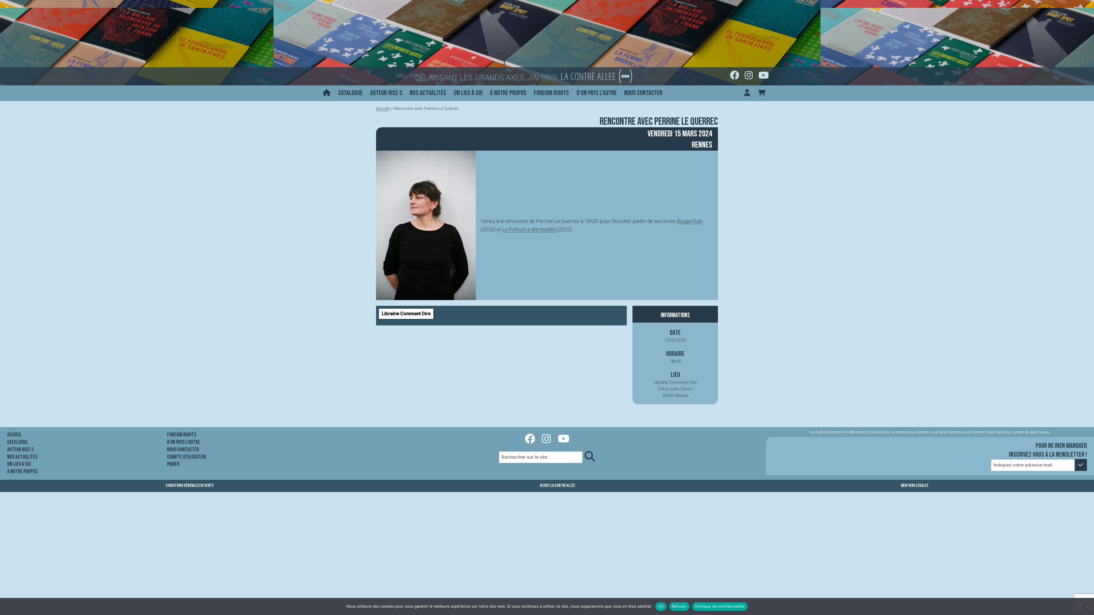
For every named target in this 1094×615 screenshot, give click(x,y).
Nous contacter (643, 93)
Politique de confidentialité (720, 606)
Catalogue (350, 93)
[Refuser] (1087, 606)
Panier (173, 464)
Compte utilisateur (186, 457)
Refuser (679, 606)
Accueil (382, 108)
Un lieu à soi (468, 93)
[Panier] (761, 93)
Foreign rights (551, 93)
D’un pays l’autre (597, 93)
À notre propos (508, 93)
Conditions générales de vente (190, 485)
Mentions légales (914, 485)
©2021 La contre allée (557, 485)
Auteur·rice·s (386, 93)
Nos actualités (428, 93)
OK (661, 606)
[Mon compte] (747, 93)
